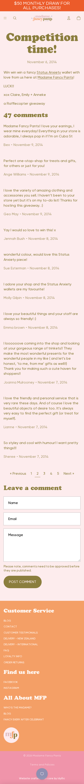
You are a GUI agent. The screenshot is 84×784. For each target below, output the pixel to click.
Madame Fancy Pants (55, 77)
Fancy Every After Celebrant (24, 719)
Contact (10, 626)
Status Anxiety (49, 72)
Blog (7, 620)
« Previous (18, 473)
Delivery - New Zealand (19, 638)
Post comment (22, 582)
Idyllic (61, 778)
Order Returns (14, 662)
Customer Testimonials (21, 632)
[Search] (15, 18)
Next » (69, 473)
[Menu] (5, 18)
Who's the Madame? (18, 707)
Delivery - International (21, 644)
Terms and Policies (42, 764)
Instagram (11, 687)
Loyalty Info (13, 656)
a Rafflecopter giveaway (24, 103)
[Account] (69, 18)
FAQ (6, 650)
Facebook (11, 682)
